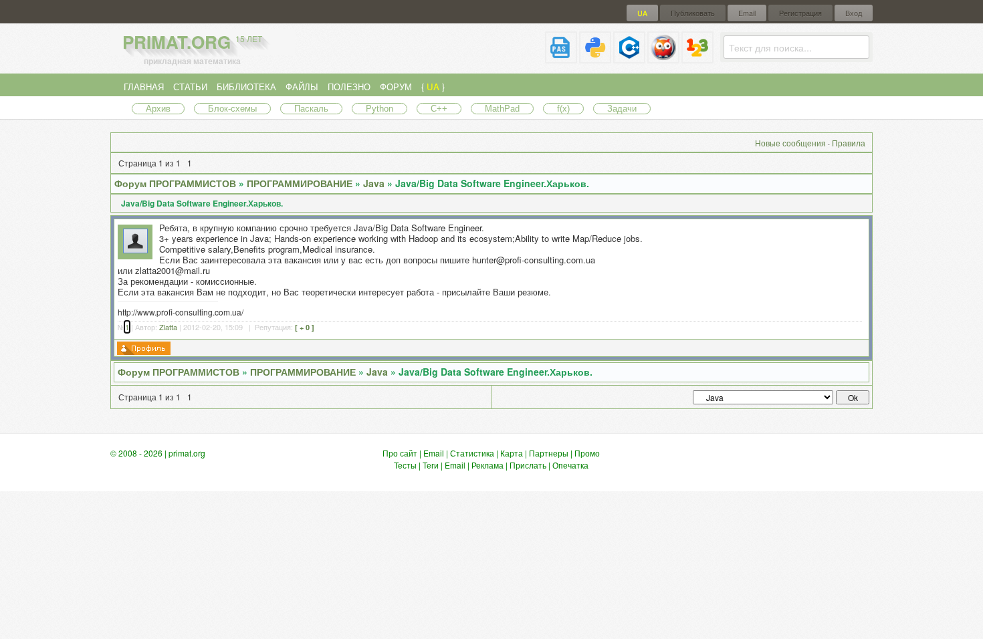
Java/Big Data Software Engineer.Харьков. (492, 183)
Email (747, 13)
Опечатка (570, 465)
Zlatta (168, 327)
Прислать (528, 465)
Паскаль (311, 109)
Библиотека (246, 86)
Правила (848, 142)
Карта (511, 453)
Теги (431, 465)
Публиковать (693, 13)
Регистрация (800, 13)
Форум (396, 86)
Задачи (622, 109)
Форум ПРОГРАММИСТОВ (175, 183)
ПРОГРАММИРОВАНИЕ (299, 183)
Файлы (302, 86)
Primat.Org (192, 41)
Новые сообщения (790, 142)
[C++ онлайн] (629, 57)
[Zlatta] (135, 249)
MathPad (502, 109)
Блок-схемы (232, 109)
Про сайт (400, 453)
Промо (587, 453)
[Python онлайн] (595, 57)
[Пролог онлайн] (663, 57)
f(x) (563, 109)
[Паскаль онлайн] (561, 57)
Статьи (190, 86)
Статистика (472, 453)
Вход (853, 13)
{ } (433, 86)
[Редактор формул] (697, 57)
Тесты (405, 465)
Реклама (487, 465)
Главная (144, 86)
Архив (158, 109)
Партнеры (548, 453)
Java (374, 183)
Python (379, 109)
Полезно (349, 86)
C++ (439, 109)
